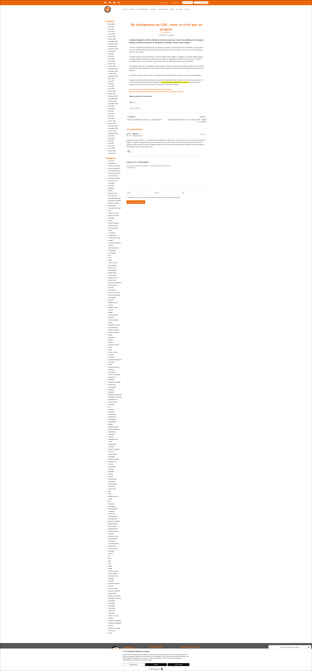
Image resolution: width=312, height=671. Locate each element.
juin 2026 (111, 26)
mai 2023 (111, 113)
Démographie (112, 270)
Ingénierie (111, 392)
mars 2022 (111, 148)
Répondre (202, 134)
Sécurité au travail (113, 583)
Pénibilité (111, 471)
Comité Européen (113, 223)
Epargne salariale (113, 330)
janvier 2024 (112, 93)
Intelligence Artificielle (115, 397)
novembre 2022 (113, 128)
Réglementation (113, 524)
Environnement (112, 327)
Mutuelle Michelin (113, 429)
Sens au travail (112, 588)
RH (109, 556)
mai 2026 (111, 29)
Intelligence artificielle (114, 394)
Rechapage (111, 506)
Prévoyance (112, 481)
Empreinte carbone (114, 325)
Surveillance (112, 608)
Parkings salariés (113, 459)
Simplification (112, 593)
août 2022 (111, 136)
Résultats (111, 551)
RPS (109, 558)
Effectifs (110, 300)
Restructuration (113, 548)
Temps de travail (113, 616)
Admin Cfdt (164, 35)
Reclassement (112, 519)
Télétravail (111, 611)
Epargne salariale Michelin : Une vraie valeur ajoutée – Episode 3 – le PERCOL (187, 119)
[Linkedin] (119, 2)
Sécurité (110, 581)
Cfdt (109, 210)
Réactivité (111, 504)
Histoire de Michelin (114, 374)
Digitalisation (112, 280)
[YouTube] (105, 2)
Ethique (110, 340)
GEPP (110, 365)
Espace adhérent (187, 2)
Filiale (110, 347)
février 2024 (112, 91)
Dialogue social (113, 278)
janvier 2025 (112, 66)
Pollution (111, 476)
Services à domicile (114, 591)
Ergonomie (111, 337)
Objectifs (111, 437)
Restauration (112, 546)
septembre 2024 (113, 76)
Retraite (110, 553)
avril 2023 (111, 116)
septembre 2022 (113, 133)
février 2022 (112, 151)
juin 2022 (111, 141)
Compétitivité (112, 235)
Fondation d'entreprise (115, 359)
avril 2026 (111, 31)
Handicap (111, 369)
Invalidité (111, 404)
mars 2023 (111, 118)
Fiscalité (110, 355)
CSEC (110, 260)
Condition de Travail (114, 238)
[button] (309, 647)
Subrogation (112, 601)
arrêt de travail (112, 195)
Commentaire (131, 167)
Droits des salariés (114, 292)
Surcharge (111, 606)
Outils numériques (113, 449)
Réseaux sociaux (113, 536)
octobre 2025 (112, 46)
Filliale (110, 350)
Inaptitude (111, 379)
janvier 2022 (112, 153)
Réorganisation (112, 529)
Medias (110, 424)
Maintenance (112, 414)
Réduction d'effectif (114, 521)
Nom (129, 193)
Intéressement (112, 399)
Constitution (112, 250)
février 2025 (112, 64)
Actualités (132, 9)
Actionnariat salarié (114, 178)
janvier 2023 (112, 123)
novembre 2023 (113, 98)
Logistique (111, 412)
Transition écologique (114, 621)
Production (111, 486)
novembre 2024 (113, 71)
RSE (109, 563)
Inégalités (111, 389)
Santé (110, 568)
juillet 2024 (111, 79)
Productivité (112, 489)
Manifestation (112, 422)
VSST (110, 633)
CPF (109, 255)
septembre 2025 (113, 49)
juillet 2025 (111, 51)
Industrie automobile (114, 382)
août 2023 (111, 106)
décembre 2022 (113, 126)
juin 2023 (111, 111)
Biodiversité (111, 205)
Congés (110, 240)
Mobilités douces (113, 427)
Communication (113, 225)
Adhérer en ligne (163, 2)
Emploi (110, 322)
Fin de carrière (112, 352)
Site (183, 193)
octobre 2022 (112, 131)
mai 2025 (111, 56)
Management (112, 417)
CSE (170, 32)
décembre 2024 (113, 69)
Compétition (112, 233)
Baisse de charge (113, 203)
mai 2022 (111, 143)
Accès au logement (114, 166)
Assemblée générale (114, 198)
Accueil (125, 9)
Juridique (111, 409)
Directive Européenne (114, 282)
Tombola (110, 618)
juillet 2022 (111, 138)
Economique (112, 297)
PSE (109, 491)
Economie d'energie (114, 295)
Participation (112, 466)
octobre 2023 (112, 101)
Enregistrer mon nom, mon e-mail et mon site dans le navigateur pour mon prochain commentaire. (154, 197)
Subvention (111, 603)
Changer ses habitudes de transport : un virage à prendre (144, 118)
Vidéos (172, 9)
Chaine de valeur (113, 213)
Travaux (110, 625)
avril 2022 (111, 146)
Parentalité (111, 456)
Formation (111, 362)
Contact (186, 9)
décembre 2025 (113, 41)
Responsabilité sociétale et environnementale (113, 541)
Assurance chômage (114, 200)
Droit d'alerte (112, 290)
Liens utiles (179, 9)
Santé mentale (112, 573)
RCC (109, 501)
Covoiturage (112, 253)
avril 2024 (111, 86)
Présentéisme (112, 479)
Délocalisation (112, 265)
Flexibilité (111, 357)
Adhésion (111, 188)
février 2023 (112, 121)
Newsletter (175, 2)
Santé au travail (113, 571)
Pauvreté (111, 469)
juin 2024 (111, 81)
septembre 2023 (113, 103)
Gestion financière (113, 367)
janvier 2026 (112, 39)
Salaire (110, 566)
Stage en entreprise (114, 596)
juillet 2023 (111, 108)
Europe (110, 342)
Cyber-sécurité (112, 263)
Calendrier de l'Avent (114, 208)
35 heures (111, 161)
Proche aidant (112, 484)
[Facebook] (110, 2)
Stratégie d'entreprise (114, 598)
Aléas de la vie (112, 193)
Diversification (112, 285)
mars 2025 (111, 61)
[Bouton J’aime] (131, 102)
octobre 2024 (112, 74)
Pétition (110, 474)
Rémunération (112, 526)
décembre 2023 (113, 96)
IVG (109, 407)
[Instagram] (114, 2)
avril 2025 (111, 59)
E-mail (157, 193)
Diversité (111, 287)
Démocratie (111, 268)
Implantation (112, 377)
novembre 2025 (113, 44)
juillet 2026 (111, 24)
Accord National (113, 176)
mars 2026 (111, 34)
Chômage (111, 218)
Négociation (111, 432)
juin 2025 (111, 54)
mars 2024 (111, 88)
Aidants (110, 190)
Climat (110, 220)
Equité (110, 335)
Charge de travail (113, 215)
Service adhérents (135, 108)
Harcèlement (112, 372)
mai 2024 (111, 83)
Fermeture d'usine (113, 345)
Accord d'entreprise (114, 168)
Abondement (112, 163)
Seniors (110, 586)
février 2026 (112, 36)
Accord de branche (114, 173)
